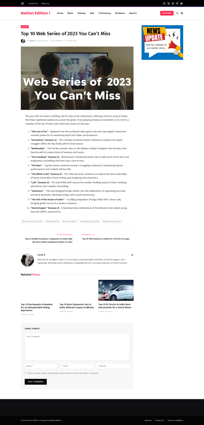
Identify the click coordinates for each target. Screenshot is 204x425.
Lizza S (32, 41)
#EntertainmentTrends (32, 221)
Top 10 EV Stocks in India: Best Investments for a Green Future (114, 306)
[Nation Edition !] (35, 13)
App (92, 13)
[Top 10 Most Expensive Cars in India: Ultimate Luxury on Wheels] (77, 290)
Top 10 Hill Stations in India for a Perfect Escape (105, 239)
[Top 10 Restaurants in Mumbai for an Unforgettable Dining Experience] (38, 290)
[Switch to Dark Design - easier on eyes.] (177, 13)
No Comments (57, 41)
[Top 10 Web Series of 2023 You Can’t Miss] (77, 78)
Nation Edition (55, 420)
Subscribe (167, 13)
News (70, 13)
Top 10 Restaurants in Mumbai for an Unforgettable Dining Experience (37, 307)
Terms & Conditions (175, 420)
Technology (104, 13)
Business (120, 13)
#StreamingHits (70, 221)
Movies (25, 27)
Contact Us (33, 3)
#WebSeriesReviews (112, 221)
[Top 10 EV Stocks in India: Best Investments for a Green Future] (116, 290)
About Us (45, 3)
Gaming (81, 13)
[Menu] (22, 3)
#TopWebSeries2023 (89, 221)
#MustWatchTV (52, 221)
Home (60, 13)
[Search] (181, 13)
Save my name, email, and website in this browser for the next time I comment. (63, 373)
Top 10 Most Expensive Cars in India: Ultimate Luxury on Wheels (77, 306)
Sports (133, 13)
